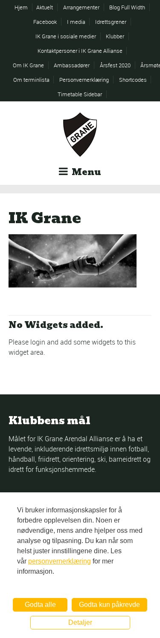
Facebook (45, 22)
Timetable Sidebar (80, 94)
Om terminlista (31, 79)
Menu (85, 172)
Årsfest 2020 (115, 65)
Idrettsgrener (110, 22)
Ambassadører (72, 65)
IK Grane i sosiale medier (65, 36)
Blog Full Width (127, 7)
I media (76, 22)
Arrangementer (81, 7)
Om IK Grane (28, 65)
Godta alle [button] (40, 604)
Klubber (115, 36)
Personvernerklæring (84, 79)
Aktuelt (44, 7)
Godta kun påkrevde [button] (109, 604)
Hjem (21, 7)
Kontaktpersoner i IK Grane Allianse (80, 51)
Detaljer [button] (80, 622)
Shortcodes (133, 79)
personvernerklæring (59, 561)
